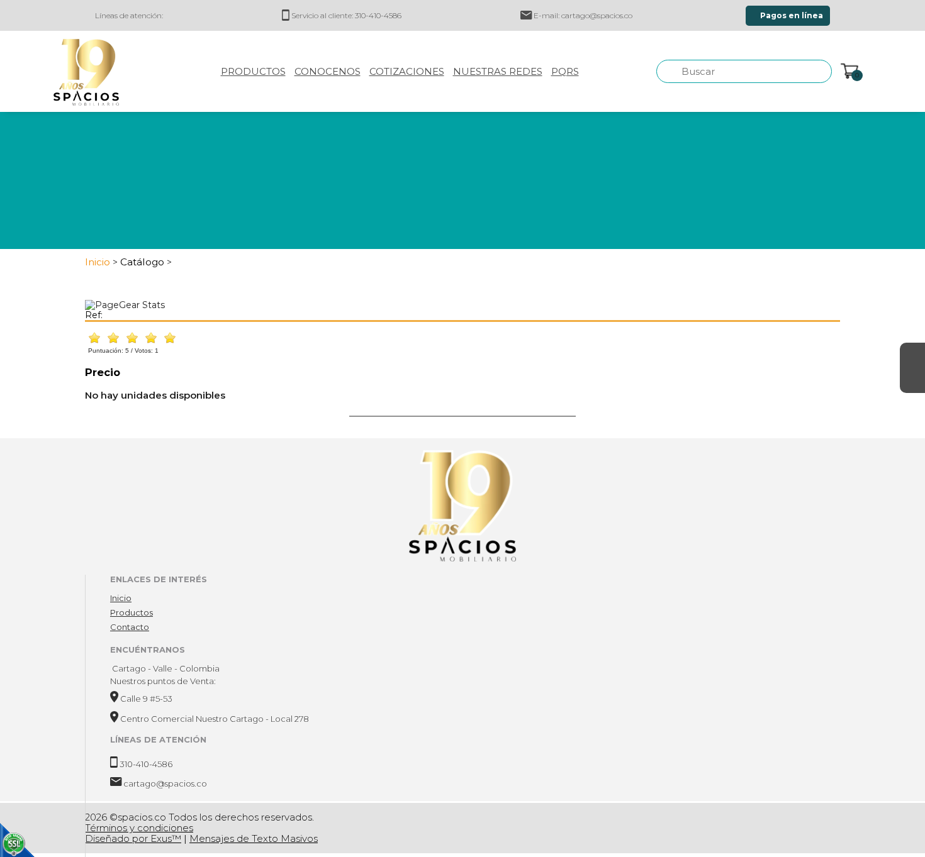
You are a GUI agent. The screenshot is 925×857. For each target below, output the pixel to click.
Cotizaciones (406, 71)
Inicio (121, 598)
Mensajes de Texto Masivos (253, 838)
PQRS (565, 71)
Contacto (129, 627)
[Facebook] (912, 355)
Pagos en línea (790, 15)
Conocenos (327, 71)
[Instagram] (912, 380)
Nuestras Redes (497, 71)
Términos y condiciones (139, 828)
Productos (253, 71)
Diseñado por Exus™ (133, 838)
